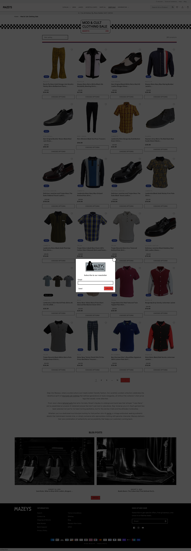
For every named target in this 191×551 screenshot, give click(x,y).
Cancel (80, 288)
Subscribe (108, 288)
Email (80, 280)
